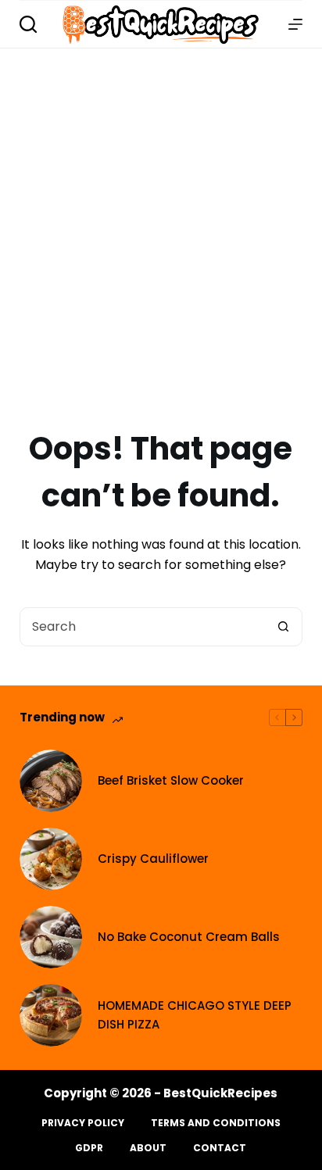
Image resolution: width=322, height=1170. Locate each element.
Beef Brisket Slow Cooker (171, 780)
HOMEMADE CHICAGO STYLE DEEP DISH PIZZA (195, 1015)
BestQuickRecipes (220, 1093)
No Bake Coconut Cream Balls (189, 936)
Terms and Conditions (216, 1123)
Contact (219, 1148)
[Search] (28, 24)
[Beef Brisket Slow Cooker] (51, 781)
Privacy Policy (82, 1123)
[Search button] (283, 627)
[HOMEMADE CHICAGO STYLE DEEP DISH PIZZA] (51, 1015)
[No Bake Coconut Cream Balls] (51, 937)
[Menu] (295, 24)
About (148, 1148)
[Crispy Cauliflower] (51, 859)
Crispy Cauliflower (153, 858)
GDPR (89, 1148)
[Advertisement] (161, 217)
